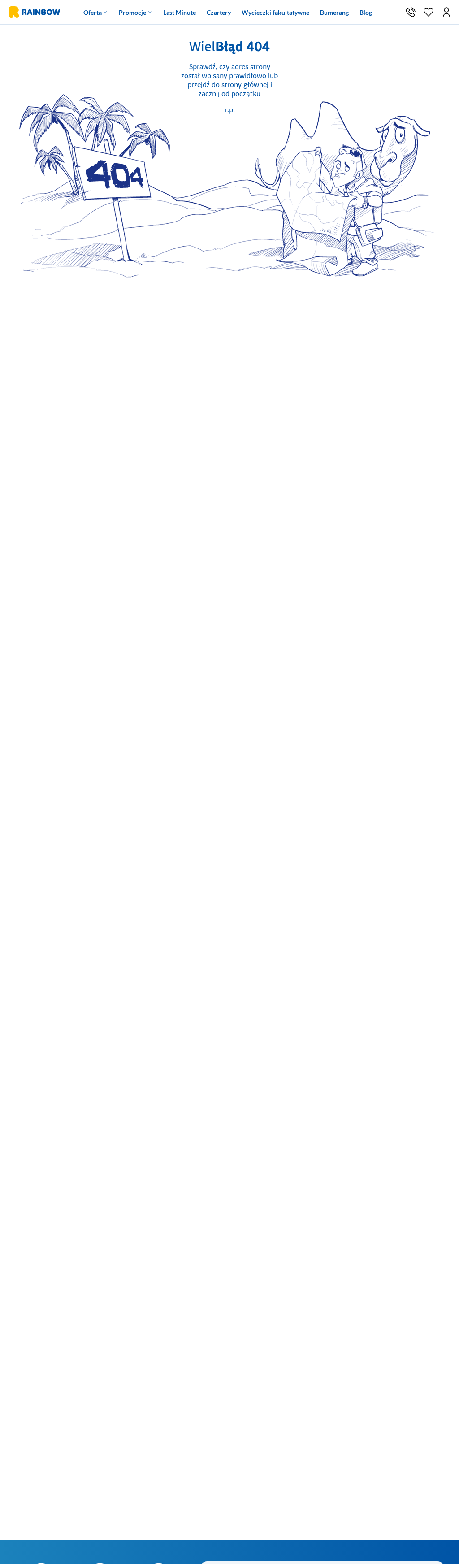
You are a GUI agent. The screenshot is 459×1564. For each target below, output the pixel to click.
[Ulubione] (428, 12)
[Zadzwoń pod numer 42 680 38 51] (410, 12)
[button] (446, 12)
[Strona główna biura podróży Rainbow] (33, 12)
